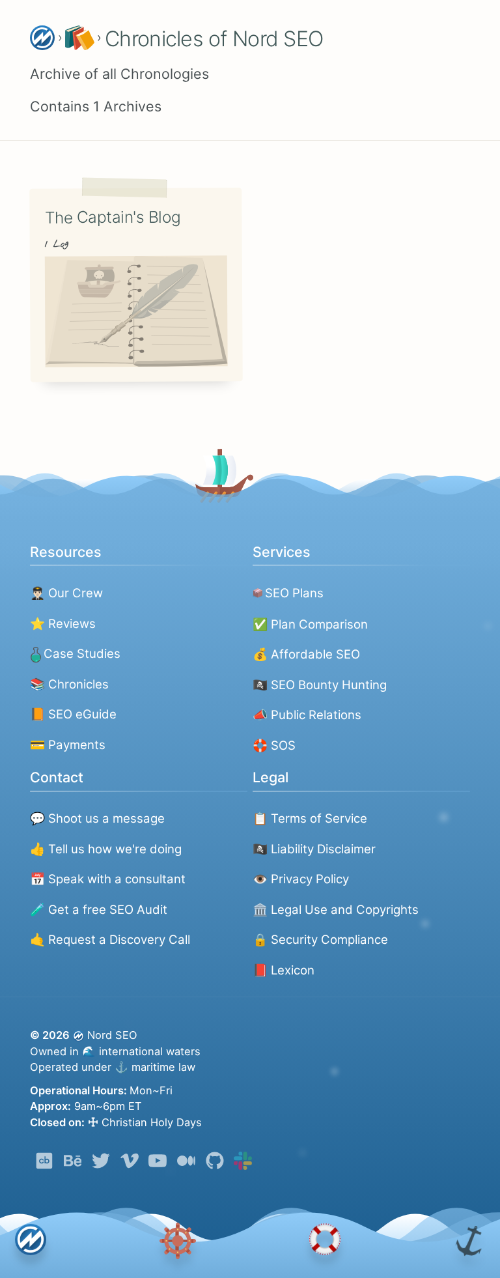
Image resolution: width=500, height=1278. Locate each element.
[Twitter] (101, 1163)
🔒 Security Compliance (320, 939)
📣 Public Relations (307, 714)
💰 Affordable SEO (306, 654)
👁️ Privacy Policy (301, 879)
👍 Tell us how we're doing (106, 849)
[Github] (215, 1163)
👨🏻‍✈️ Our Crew (66, 593)
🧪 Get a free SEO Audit (98, 909)
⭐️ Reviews (63, 623)
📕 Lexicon (283, 970)
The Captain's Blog (112, 216)
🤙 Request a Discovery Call (110, 939)
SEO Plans (294, 593)
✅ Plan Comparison (310, 624)
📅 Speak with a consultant (108, 879)
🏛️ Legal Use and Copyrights (336, 909)
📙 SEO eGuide (73, 714)
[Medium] (186, 1163)
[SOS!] (324, 1242)
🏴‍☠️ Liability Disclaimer (314, 849)
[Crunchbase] (44, 1163)
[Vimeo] (129, 1163)
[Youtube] (157, 1163)
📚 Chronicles (69, 684)
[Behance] (73, 1163)
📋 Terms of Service (310, 818)
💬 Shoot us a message (97, 818)
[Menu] (178, 1241)
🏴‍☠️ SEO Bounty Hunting (320, 684)
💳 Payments (67, 744)
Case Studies (82, 653)
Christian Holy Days (145, 1122)
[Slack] (243, 1163)
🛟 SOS (274, 745)
